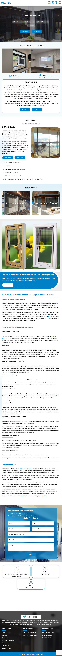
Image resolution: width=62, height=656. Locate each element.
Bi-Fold (50, 316)
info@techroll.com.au (41, 496)
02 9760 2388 (23, 496)
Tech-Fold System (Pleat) (30, 635)
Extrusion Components (8, 640)
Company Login (6, 648)
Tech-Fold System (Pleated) (46, 203)
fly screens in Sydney (25, 468)
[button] (59, 2)
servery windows (54, 396)
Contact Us (5, 645)
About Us (4, 635)
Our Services (5, 638)
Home (3, 632)
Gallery (4, 643)
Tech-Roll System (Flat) (16, 203)
